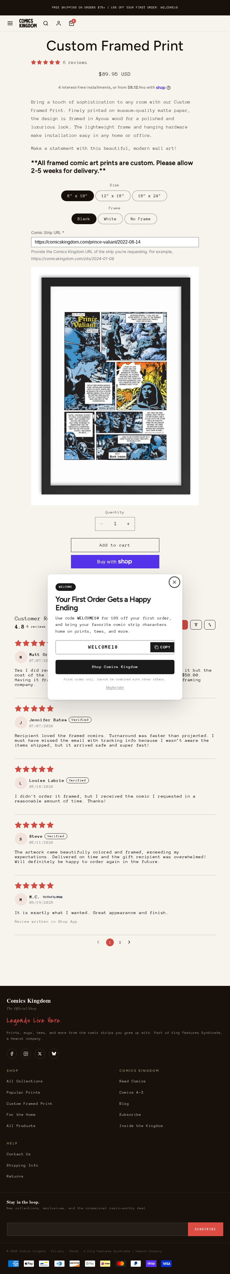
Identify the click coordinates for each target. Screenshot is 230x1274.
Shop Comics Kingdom (115, 667)
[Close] (174, 582)
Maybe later (115, 688)
